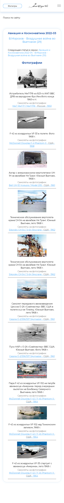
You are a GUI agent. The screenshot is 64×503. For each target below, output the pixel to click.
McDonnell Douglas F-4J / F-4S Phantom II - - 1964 (32, 400)
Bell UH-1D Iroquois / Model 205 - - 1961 (32, 185)
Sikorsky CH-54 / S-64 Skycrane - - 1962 (32, 229)
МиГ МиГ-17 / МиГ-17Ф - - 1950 (32, 106)
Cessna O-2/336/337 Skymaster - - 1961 (32, 319)
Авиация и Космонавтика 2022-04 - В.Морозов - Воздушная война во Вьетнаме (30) (29, 53)
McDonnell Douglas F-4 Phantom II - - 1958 (32, 144)
